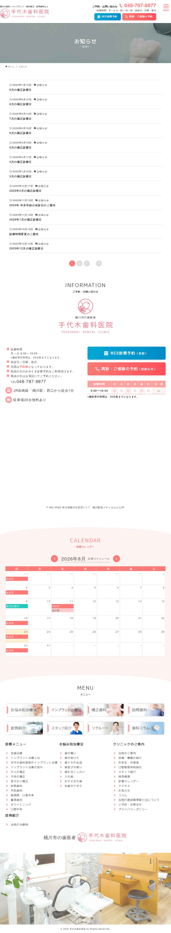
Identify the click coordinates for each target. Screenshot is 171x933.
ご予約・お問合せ (130, 804)
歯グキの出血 (73, 762)
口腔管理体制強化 (130, 767)
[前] (54, 558)
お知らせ (124, 790)
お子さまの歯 (73, 781)
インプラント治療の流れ (27, 767)
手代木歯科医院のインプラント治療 (34, 762)
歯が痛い (70, 753)
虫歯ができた (73, 786)
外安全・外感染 (128, 762)
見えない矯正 (19, 781)
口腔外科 (16, 809)
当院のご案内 (127, 753)
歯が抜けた (72, 758)
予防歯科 (16, 790)
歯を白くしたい (75, 772)
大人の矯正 (18, 772)
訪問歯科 (16, 786)
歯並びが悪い (73, 767)
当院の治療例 (19, 824)
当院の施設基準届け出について (138, 800)
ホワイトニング (21, 804)
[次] (116, 558)
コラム (122, 795)
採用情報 (124, 776)
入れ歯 (69, 776)
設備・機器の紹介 (130, 758)
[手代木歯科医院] (25, 13)
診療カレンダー (128, 781)
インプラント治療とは (25, 758)
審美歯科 (16, 800)
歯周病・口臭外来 (22, 795)
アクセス (124, 786)
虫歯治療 (16, 753)
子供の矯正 (18, 776)
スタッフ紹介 (127, 772)
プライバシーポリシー (133, 809)
